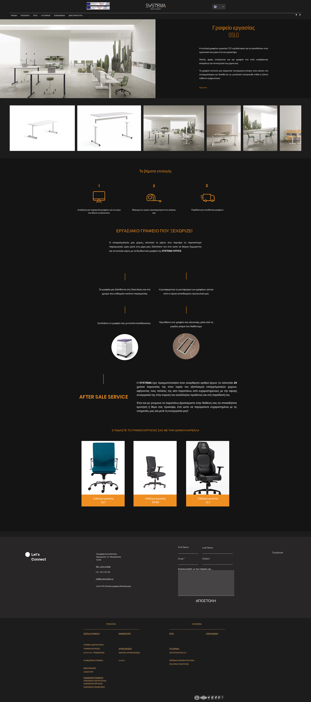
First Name (183, 547)
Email (180, 559)
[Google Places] (296, 15)
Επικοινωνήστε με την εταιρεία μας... (195, 569)
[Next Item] (297, 128)
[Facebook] (300, 15)
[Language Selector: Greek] (219, 6)
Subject (206, 559)
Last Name (207, 548)
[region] (103, 476)
